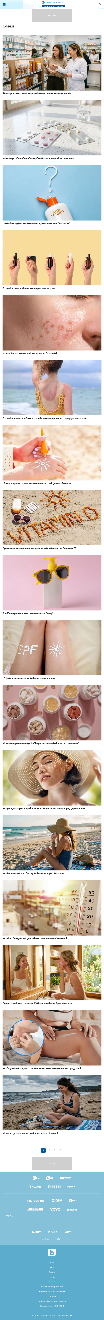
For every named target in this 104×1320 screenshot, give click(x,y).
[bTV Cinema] (66, 1178)
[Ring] (71, 1187)
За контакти (52, 1282)
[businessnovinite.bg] (57, 1200)
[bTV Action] (34, 1187)
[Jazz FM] (68, 1232)
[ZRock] (59, 1239)
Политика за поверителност (52, 1287)
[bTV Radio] (52, 1232)
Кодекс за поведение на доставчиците (52, 1301)
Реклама (52, 1272)
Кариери (52, 1277)
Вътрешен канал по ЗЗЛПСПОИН (52, 1306)
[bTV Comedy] (50, 1178)
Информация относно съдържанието (52, 1291)
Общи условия (52, 1296)
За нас (52, 1262)
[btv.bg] (36, 1178)
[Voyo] (55, 1208)
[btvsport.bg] (35, 1209)
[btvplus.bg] (73, 1201)
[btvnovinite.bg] (36, 1200)
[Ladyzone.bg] (72, 1210)
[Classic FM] (46, 1239)
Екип (52, 1267)
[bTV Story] (54, 1187)
